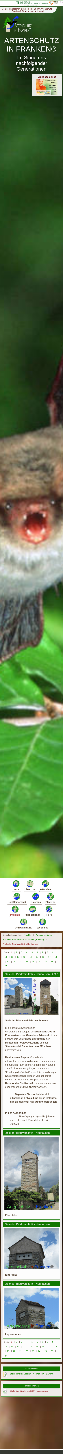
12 (18, 957)
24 (39, 961)
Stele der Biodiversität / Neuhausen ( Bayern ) (23, 939)
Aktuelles (45, 889)
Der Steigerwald (17, 902)
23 (33, 961)
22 (27, 961)
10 (6, 957)
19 (8, 961)
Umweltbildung (23, 927)
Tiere (49, 915)
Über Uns (29, 889)
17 (49, 957)
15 (37, 957)
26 (52, 961)
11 (12, 957)
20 (14, 961)
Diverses (36, 902)
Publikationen (32, 915)
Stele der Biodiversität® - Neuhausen (20, 944)
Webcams (42, 927)
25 (45, 961)
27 (6, 966)
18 (56, 957)
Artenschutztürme (44, 935)
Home (16, 889)
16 (43, 957)
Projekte (15, 915)
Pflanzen (50, 902)
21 (20, 961)
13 (24, 957)
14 (31, 957)
